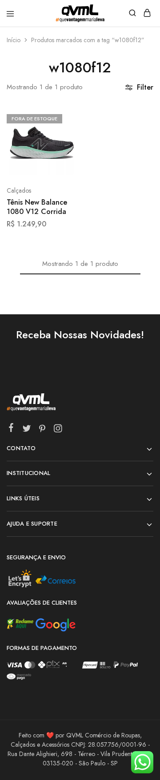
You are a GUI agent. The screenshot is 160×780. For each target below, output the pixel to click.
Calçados (19, 190)
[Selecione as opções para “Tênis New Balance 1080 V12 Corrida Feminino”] (61, 117)
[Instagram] (58, 430)
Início (13, 40)
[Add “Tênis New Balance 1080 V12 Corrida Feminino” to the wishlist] (61, 151)
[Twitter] (27, 430)
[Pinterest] (42, 430)
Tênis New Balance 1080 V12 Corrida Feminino (37, 208)
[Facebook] (11, 429)
